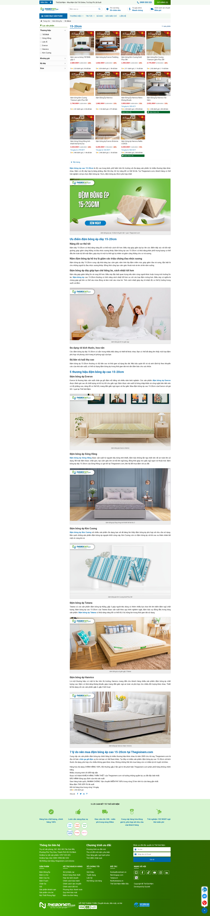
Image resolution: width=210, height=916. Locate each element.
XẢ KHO (99, 16)
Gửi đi (152, 859)
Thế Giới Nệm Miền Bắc (119, 884)
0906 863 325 (63, 858)
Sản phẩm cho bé (46, 892)
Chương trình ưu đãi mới (96, 849)
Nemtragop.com (116, 875)
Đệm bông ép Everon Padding (107, 57)
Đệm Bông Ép (57, 21)
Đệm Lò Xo (43, 875)
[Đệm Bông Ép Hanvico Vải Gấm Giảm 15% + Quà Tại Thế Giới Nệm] (158, 84)
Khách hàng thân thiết (71, 875)
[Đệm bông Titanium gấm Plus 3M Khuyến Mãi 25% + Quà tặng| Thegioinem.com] (82, 84)
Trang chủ (46, 21)
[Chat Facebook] (204, 896)
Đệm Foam (43, 881)
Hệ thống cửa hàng (94, 881)
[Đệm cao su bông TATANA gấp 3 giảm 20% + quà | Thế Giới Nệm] (82, 43)
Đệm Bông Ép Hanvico (104, 98)
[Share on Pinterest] (86, 793)
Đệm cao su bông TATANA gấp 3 (80, 58)
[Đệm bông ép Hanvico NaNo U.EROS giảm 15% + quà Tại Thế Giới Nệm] (133, 127)
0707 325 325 (65, 855)
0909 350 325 (146, 2)
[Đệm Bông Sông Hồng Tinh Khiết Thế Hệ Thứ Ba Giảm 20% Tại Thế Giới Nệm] (82, 127)
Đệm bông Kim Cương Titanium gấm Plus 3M (79, 99)
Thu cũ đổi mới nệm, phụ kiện (98, 852)
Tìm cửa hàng (115, 9)
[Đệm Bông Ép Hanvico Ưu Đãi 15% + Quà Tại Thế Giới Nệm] (107, 84)
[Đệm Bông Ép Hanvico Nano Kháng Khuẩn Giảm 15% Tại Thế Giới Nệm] (133, 84)
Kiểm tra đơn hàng (70, 895)
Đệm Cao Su (44, 878)
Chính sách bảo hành (71, 881)
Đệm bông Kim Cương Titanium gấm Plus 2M (155, 58)
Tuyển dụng (91, 875)
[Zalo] (136, 873)
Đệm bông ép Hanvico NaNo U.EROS (131, 142)
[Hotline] (204, 903)
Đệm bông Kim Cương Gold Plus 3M (131, 58)
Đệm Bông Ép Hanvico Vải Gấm (156, 99)
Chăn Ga (42, 884)
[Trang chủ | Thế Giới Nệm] (52, 9)
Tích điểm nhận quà (94, 858)
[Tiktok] (148, 873)
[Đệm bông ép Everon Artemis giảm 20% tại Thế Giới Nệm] (107, 127)
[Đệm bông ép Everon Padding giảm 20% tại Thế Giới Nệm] (107, 43)
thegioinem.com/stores (64, 861)
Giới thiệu (90, 872)
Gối (40, 887)
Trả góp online (137, 9)
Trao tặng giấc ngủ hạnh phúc (98, 855)
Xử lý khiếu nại (68, 872)
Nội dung (76, 162)
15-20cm (67, 21)
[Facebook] (142, 873)
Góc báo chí (111, 16)
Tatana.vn (114, 878)
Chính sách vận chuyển (162, 9)
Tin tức (89, 16)
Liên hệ (123, 16)
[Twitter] (136, 878)
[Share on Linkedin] (84, 793)
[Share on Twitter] (81, 793)
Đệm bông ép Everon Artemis (107, 141)
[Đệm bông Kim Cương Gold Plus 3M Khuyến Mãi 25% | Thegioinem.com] (133, 43)
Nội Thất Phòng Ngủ (47, 895)
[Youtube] (154, 873)
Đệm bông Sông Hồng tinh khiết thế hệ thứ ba (80, 142)
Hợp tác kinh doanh (70, 878)
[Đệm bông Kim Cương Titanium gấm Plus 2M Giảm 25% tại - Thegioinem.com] (158, 43)
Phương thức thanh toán (72, 889)
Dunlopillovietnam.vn (118, 872)
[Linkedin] (166, 873)
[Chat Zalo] (204, 890)
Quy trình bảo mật (70, 892)
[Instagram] (160, 873)
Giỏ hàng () (162, 2)
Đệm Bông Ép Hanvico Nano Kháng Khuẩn (131, 99)
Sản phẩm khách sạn (47, 889)
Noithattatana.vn (116, 881)
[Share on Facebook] (77, 793)
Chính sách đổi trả (70, 887)
